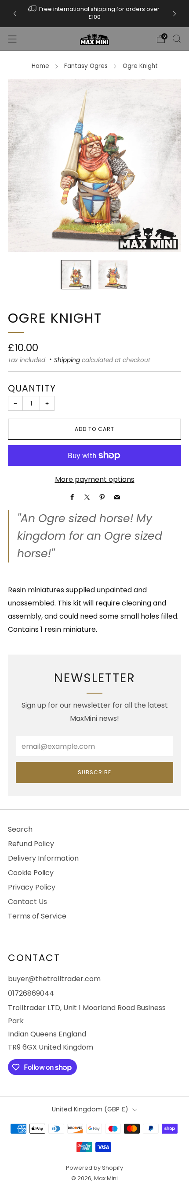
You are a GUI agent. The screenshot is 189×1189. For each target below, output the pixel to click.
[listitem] (94, 13)
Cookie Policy (31, 873)
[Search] (176, 38)
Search (20, 829)
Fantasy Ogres (86, 66)
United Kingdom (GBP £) (90, 1109)
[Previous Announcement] (15, 13)
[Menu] (12, 39)
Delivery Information (43, 858)
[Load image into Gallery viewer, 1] (76, 275)
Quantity (32, 388)
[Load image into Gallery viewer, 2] (113, 275)
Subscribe (94, 772)
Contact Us (27, 902)
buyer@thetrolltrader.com (54, 979)
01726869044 (31, 993)
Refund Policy (31, 844)
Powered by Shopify (94, 1167)
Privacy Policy (31, 887)
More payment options (94, 479)
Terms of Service (37, 916)
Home (40, 66)
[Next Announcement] (174, 13)
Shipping (67, 360)
